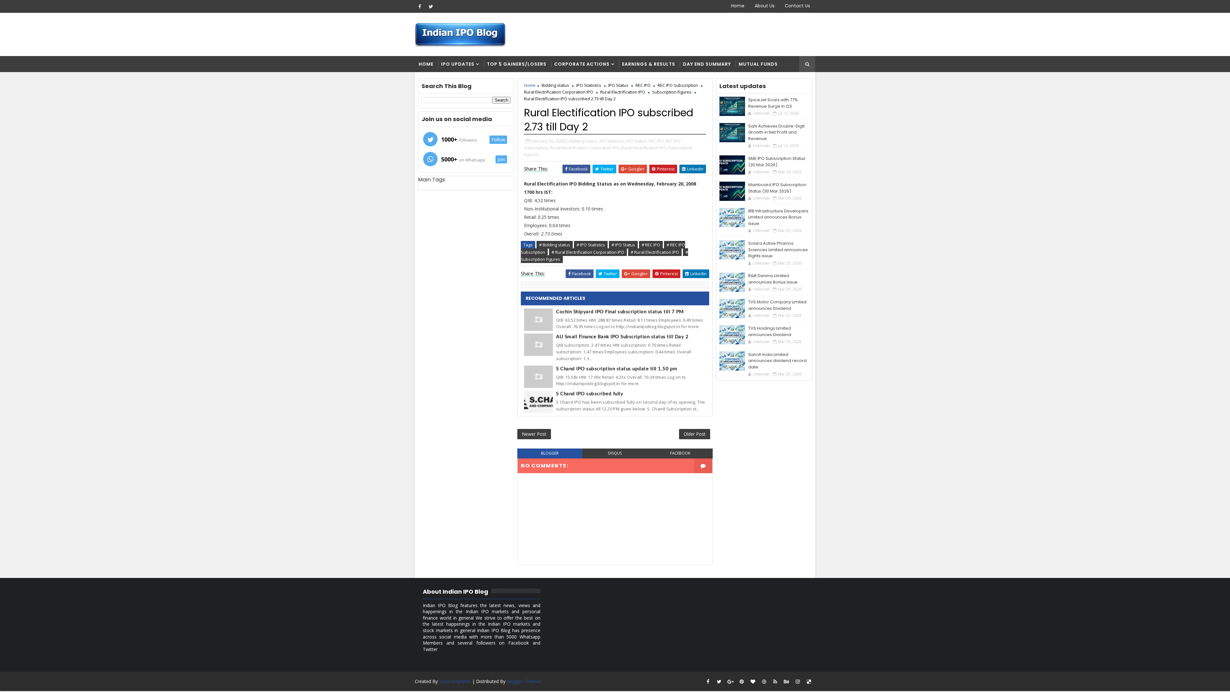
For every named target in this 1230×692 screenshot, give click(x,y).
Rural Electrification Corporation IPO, (585, 148)
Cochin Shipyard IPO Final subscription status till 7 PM (620, 311)
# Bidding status (554, 245)
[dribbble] (764, 681)
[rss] (775, 681)
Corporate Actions (582, 64)
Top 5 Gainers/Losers (516, 64)
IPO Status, (637, 141)
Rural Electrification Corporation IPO (558, 92)
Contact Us (797, 6)
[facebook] (419, 6)
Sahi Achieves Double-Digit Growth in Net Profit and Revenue (776, 132)
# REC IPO (651, 245)
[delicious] (809, 681)
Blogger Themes (524, 681)
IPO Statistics (588, 85)
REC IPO (643, 85)
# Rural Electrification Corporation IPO (588, 252)
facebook (680, 453)
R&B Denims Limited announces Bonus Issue (773, 279)
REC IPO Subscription (678, 85)
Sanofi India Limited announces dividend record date (777, 360)
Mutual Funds (758, 64)
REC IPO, (657, 141)
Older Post (695, 434)
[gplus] (730, 681)
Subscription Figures (672, 92)
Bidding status (555, 85)
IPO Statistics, (613, 141)
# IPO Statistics (591, 245)
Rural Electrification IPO (622, 92)
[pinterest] (741, 681)
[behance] (786, 681)
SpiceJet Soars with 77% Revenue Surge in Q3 (773, 103)
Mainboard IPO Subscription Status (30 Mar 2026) (777, 188)
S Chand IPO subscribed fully (589, 393)
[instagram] (797, 681)
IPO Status (618, 85)
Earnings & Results (648, 64)
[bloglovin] (753, 681)
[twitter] (431, 6)
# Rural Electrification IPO (655, 252)
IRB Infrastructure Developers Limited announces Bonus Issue (778, 217)
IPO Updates (457, 64)
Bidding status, (584, 141)
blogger (550, 453)
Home (737, 6)
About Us (765, 6)
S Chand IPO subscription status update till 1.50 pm (616, 369)
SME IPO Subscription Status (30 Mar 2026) (776, 161)
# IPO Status (623, 245)
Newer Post (534, 434)
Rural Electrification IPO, (644, 148)
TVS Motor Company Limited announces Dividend (777, 305)
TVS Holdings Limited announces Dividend (769, 331)
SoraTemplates (455, 681)
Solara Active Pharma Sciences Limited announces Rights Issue (778, 249)
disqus (615, 453)
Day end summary (707, 64)
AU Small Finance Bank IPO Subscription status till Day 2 (622, 336)
